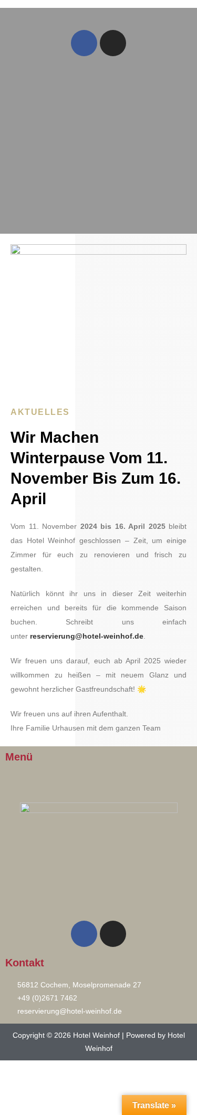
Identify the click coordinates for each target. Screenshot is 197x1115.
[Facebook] (84, 43)
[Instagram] (113, 43)
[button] (98, 15)
